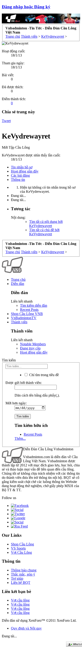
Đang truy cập (30, 348)
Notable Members (33, 344)
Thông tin (18, 180)
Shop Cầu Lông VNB (27, 314)
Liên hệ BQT (20, 583)
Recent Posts (29, 310)
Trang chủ (18, 279)
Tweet (6, 121)
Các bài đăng (20, 175)
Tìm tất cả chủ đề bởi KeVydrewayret (44, 232)
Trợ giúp (17, 578)
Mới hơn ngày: (16, 403)
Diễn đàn (17, 284)
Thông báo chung (23, 570)
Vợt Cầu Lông (21, 552)
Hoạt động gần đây (24, 171)
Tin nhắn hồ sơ (21, 167)
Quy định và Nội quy (26, 628)
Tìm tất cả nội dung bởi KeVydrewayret (46, 224)
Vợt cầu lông (20, 600)
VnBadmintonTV (23, 318)
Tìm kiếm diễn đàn (33, 305)
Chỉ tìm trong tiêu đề (43, 375)
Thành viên (19, 322)
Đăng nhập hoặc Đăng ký (26, 6)
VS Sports (18, 548)
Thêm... (20, 438)
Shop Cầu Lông (22, 544)
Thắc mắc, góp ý (23, 574)
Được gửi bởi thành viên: (23, 383)
